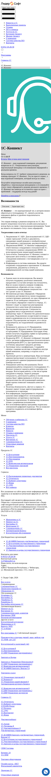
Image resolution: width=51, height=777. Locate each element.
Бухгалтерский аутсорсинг (12, 622)
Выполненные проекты (16, 25)
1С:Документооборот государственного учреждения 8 (24, 742)
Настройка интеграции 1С (12, 604)
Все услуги (5, 582)
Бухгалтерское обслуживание (18, 533)
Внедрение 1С (12, 439)
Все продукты (12, 468)
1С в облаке (6, 629)
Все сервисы (11, 487)
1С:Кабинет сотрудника (16, 481)
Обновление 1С (7, 591)
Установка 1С (7, 595)
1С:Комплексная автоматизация (19, 463)
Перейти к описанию (10, 196)
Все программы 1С (9, 633)
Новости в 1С (12, 23)
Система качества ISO (15, 41)
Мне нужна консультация (18, 159)
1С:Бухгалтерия (12, 455)
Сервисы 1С (6, 697)
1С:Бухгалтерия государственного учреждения (26, 543)
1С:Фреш (10, 483)
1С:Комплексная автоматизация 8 (15, 666)
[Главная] (2, 50)
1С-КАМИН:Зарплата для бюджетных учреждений (27, 541)
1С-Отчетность (12, 478)
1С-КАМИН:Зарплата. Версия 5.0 (15, 668)
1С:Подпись (6, 708)
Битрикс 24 (6, 753)
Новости (9, 431)
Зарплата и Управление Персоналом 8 (17, 662)
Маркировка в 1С (13, 520)
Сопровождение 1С (14, 442)
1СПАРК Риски (7, 706)
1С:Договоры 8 (7, 726)
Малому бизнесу (13, 36)
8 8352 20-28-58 (7, 47)
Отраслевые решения (15, 444)
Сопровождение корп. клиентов (14, 613)
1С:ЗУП (9, 461)
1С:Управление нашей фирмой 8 (15, 682)
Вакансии (10, 428)
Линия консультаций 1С (11, 589)
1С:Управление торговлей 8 (13, 677)
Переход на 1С (12, 522)
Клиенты (10, 426)
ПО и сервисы (12, 29)
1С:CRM (4, 755)
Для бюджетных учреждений (13, 730)
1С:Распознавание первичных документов (24, 476)
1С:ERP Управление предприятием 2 (16, 653)
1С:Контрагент (7, 713)
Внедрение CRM (8, 615)
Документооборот (8, 719)
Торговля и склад (8, 673)
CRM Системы (7, 748)
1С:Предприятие (13, 459)
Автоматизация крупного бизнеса (15, 684)
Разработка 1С (7, 602)
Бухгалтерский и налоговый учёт (15, 644)
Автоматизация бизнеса (16, 531)
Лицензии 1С (6, 770)
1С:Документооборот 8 (11, 728)
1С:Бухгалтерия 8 (8, 648)
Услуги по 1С (11, 32)
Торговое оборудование (11, 759)
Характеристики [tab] (18, 206)
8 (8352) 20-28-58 (8, 556)
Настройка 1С (12, 524)
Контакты (10, 43)
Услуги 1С (10, 437)
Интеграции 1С (12, 526)
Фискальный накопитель (11, 766)
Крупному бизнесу (14, 34)
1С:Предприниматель (15, 457)
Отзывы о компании (14, 433)
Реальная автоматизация (11, 617)
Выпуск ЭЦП (7, 626)
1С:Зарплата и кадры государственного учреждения (28, 550)
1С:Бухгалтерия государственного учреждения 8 (21, 739)
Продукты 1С (11, 435)
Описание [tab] (5, 206)
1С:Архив (5, 724)
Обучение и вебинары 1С (16, 420)
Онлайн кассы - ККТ (10, 764)
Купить (4, 159)
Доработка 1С (7, 600)
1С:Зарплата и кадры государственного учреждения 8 (23, 744)
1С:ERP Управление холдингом (14, 693)
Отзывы (9, 27)
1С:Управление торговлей (17, 466)
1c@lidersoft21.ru (8, 561)
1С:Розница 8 (6, 679)
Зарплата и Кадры (8, 657)
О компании (11, 38)
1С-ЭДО (9, 485)
